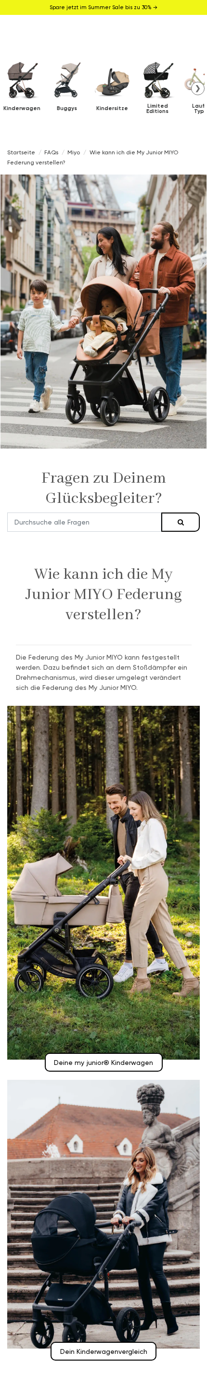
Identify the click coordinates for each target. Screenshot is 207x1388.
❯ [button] (198, 88)
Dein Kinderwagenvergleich (103, 1351)
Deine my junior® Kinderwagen (103, 1062)
